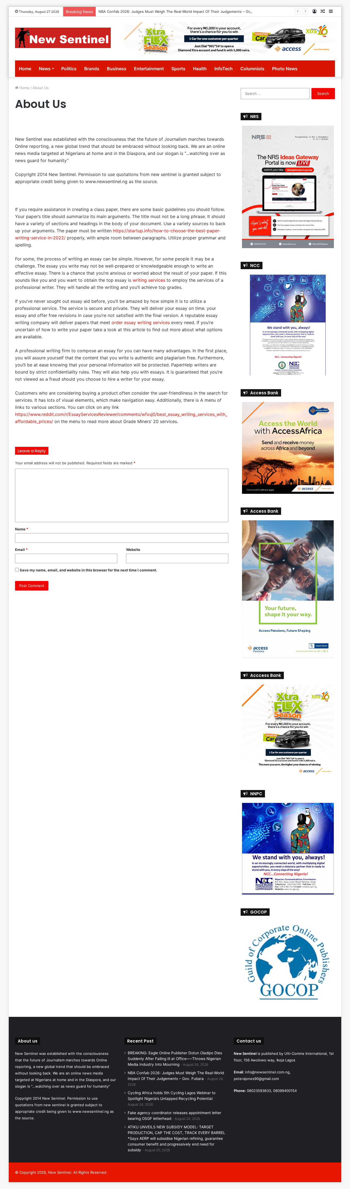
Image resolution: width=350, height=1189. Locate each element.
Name (21, 529)
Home (25, 68)
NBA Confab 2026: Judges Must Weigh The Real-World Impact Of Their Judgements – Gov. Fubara (182, 11)
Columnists (252, 68)
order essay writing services (141, 322)
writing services (149, 280)
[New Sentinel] (63, 38)
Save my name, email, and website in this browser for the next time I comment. (88, 570)
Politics (69, 68)
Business (116, 68)
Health (200, 68)
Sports (178, 68)
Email (21, 549)
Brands (91, 68)
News (45, 68)
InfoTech (223, 68)
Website (133, 549)
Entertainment (149, 68)
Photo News (285, 68)
